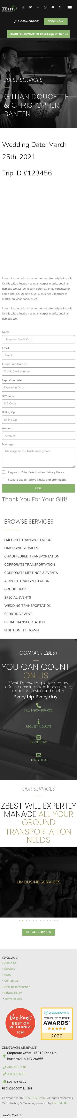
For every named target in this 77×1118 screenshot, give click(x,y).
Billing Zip (8, 412)
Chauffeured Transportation (31, 556)
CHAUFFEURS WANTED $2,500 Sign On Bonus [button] (38, 34)
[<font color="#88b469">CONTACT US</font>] (38, 755)
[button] (69, 7)
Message (7, 444)
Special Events (17, 597)
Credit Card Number (15, 364)
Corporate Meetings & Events (31, 573)
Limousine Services (21, 548)
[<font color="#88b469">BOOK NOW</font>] (38, 737)
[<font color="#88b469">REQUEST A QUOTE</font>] (38, 721)
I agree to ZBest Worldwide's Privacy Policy (36, 472)
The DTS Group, (36, 1098)
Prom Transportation (24, 622)
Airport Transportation (26, 581)
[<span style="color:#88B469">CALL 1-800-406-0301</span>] (38, 705)
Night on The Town (21, 630)
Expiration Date (12, 380)
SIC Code (8, 396)
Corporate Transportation (29, 564)
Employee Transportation (28, 540)
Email (5, 348)
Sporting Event (18, 614)
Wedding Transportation (27, 605)
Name (5, 332)
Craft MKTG (59, 1103)
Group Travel (16, 589)
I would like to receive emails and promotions (37, 480)
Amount (7, 428)
